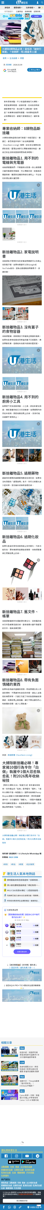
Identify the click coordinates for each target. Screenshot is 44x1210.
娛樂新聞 (28, 11)
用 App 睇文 (35, 69)
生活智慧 (30, 864)
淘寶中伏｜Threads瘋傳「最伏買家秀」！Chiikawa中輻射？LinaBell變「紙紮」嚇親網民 (29, 1086)
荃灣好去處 (30, 1169)
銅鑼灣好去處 (7, 1169)
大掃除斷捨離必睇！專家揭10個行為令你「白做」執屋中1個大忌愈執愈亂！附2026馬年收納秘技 (21, 839)
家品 (13, 864)
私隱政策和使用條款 (26, 1194)
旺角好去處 (6, 1172)
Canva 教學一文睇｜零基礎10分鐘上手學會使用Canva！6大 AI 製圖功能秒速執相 (29, 1099)
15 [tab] (25, 19)
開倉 (17, 1166)
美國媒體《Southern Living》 (20, 755)
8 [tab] (19, 16)
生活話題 (13, 58)
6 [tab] (28, 14)
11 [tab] (26, 16)
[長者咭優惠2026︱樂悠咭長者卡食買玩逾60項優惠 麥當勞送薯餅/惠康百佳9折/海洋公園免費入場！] (10, 1070)
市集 (12, 1166)
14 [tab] (22, 19)
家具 (6, 864)
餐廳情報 (21, 1172)
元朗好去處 (19, 1169)
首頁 (5, 58)
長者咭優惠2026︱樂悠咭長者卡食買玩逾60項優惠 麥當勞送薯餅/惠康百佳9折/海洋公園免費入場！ (29, 1071)
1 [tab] (17, 14)
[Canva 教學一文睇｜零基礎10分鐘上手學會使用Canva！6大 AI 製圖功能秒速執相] (10, 1099)
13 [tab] (20, 19)
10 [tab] (24, 16)
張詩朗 (9, 64)
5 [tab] (26, 14)
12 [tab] (28, 16)
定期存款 (37, 11)
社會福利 (5, 1175)
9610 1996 (13, 857)
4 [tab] (24, 14)
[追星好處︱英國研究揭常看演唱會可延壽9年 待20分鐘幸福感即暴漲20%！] (10, 1056)
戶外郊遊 (30, 1172)
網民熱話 (4, 1182)
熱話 (22, 1048)
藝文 (22, 1091)
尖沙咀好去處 (26, 1166)
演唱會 (7, 7)
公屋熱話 (19, 11)
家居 (22, 58)
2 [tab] (19, 14)
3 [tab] (21, 14)
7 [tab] (17, 16)
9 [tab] (21, 16)
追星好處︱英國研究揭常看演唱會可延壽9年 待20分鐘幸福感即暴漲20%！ (29, 1056)
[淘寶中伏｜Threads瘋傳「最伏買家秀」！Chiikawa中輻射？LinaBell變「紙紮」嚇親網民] (10, 1084)
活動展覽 (5, 1166)
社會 (22, 1062)
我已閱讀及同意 (22, 1201)
